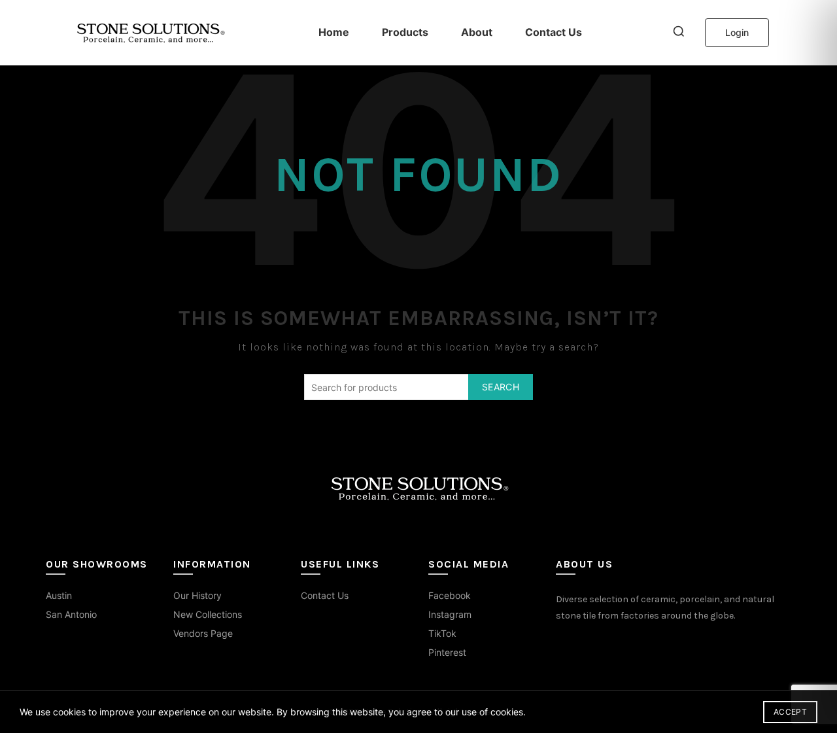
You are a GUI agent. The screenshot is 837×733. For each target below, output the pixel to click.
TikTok (442, 633)
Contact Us (553, 32)
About (476, 32)
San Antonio (71, 614)
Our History (197, 595)
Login (737, 32)
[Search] (679, 33)
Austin (59, 595)
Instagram (449, 614)
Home (333, 32)
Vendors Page (203, 633)
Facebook (449, 595)
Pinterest (447, 652)
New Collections (207, 614)
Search (500, 386)
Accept (790, 712)
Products (405, 32)
